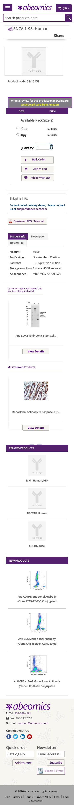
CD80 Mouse (37, 546)
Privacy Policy (43, 796)
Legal (57, 796)
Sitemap (17, 796)
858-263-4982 (23, 713)
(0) (65, 8)
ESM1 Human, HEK (37, 480)
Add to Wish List (40, 177)
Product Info (17, 236)
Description (38, 236)
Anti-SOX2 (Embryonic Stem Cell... (36, 335)
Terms (28, 796)
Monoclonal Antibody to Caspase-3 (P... (36, 412)
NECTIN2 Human (37, 513)
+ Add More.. (24, 769)
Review (17, 243)
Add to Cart (40, 169)
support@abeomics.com (32, 209)
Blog (7, 796)
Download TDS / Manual (29, 221)
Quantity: (27, 148)
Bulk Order (39, 159)
